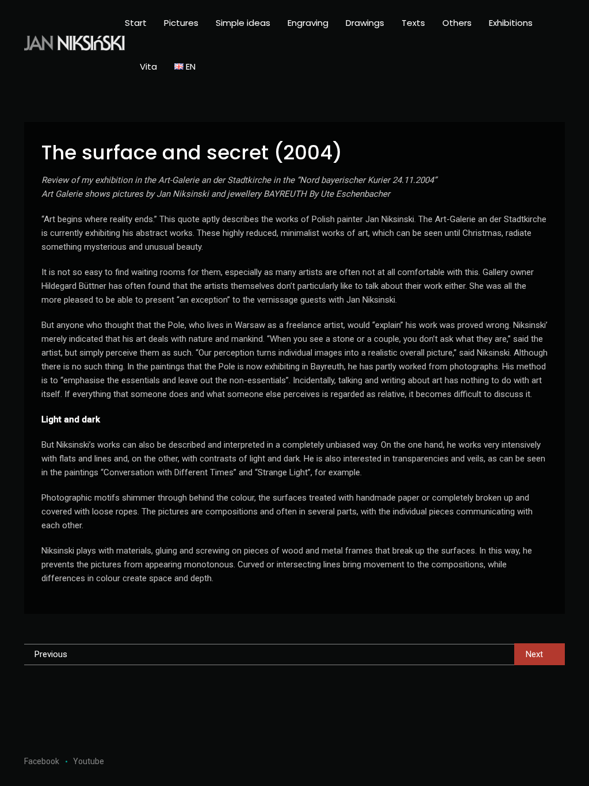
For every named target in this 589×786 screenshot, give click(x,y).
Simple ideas (243, 23)
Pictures (181, 23)
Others (457, 23)
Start (136, 23)
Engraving (308, 23)
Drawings (365, 23)
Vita (148, 66)
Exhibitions (511, 23)
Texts (413, 23)
